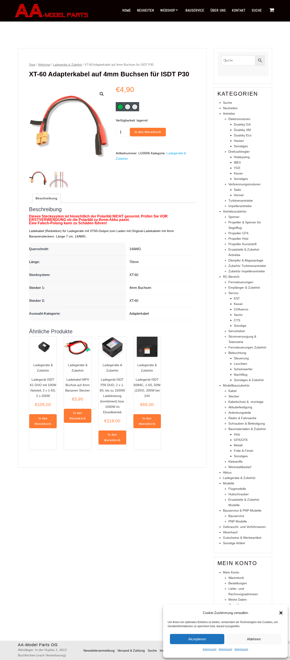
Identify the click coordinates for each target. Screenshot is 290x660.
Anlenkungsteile (239, 412)
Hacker (239, 141)
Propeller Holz (238, 238)
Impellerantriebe (240, 206)
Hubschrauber (238, 494)
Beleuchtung (237, 353)
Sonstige (240, 325)
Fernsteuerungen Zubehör (247, 347)
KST (237, 298)
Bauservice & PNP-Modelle (242, 510)
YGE (237, 168)
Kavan (238, 173)
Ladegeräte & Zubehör (67, 64)
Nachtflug (240, 374)
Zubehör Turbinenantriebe (247, 266)
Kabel (232, 391)
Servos (233, 293)
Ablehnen (254, 639)
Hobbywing (242, 157)
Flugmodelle (237, 489)
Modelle (228, 483)
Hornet (239, 195)
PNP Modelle (237, 521)
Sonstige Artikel (234, 543)
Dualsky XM (242, 130)
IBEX (237, 162)
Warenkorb (236, 578)
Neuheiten (145, 10)
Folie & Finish (243, 450)
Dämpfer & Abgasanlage (245, 260)
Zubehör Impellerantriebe (246, 271)
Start (32, 64)
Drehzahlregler (239, 151)
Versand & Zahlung (131, 650)
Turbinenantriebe (240, 200)
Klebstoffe (235, 461)
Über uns (218, 10)
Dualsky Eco (242, 135)
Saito (237, 189)
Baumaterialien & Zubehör (247, 429)
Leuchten (240, 363)
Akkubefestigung (240, 407)
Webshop (167, 10)
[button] (281, 613)
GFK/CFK (241, 440)
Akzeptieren (197, 639)
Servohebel (236, 331)
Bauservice (195, 10)
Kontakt (239, 10)
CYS (237, 320)
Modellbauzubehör (236, 385)
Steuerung (241, 358)
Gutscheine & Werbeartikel (242, 537)
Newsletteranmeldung (99, 650)
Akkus (227, 472)
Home (126, 10)
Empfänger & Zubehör (244, 287)
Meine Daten (237, 599)
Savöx (238, 315)
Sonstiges (241, 146)
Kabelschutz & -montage (245, 402)
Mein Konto (231, 572)
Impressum (209, 649)
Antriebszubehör (234, 211)
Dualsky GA (242, 124)
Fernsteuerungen (240, 282)
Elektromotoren (239, 119)
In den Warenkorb (148, 132)
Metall (238, 445)
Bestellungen (237, 583)
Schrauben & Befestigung (246, 423)
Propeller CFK (238, 233)
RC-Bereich (231, 276)
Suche (257, 10)
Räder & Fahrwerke (242, 418)
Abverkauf (230, 532)
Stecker (233, 396)
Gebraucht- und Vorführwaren (244, 527)
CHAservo (241, 309)
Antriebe (229, 113)
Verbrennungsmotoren (244, 184)
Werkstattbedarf (239, 467)
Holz (237, 434)
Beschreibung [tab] (46, 198)
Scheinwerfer (243, 369)
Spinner (233, 217)
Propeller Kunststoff (242, 244)
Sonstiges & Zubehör (249, 380)
